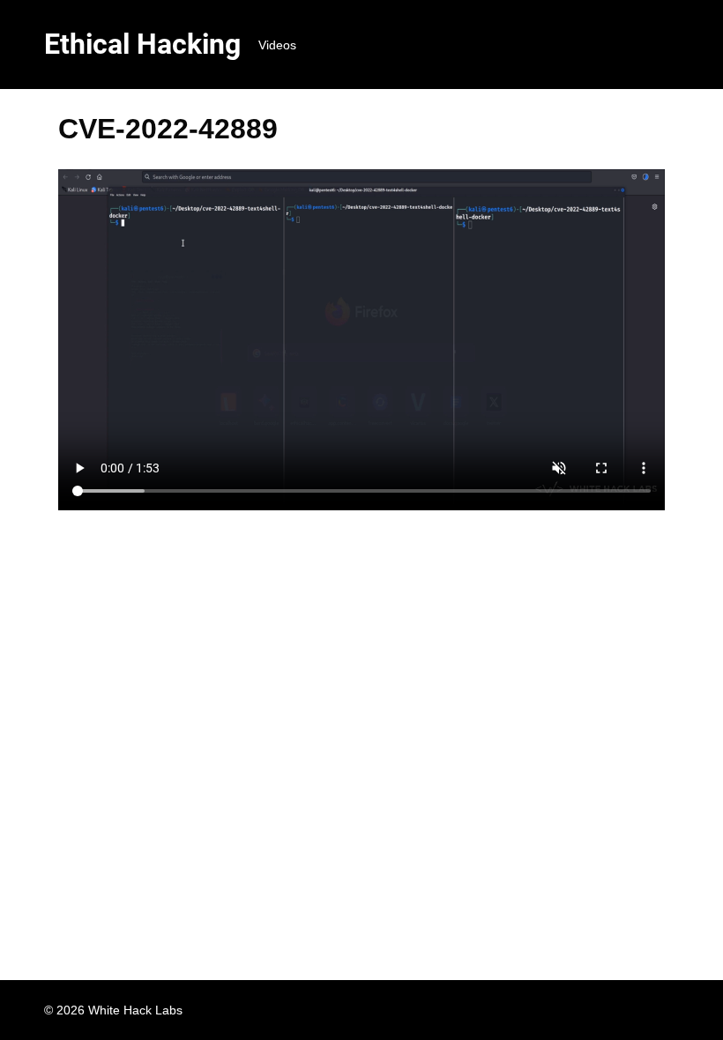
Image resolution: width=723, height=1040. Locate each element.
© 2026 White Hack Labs (113, 1010)
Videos (277, 45)
